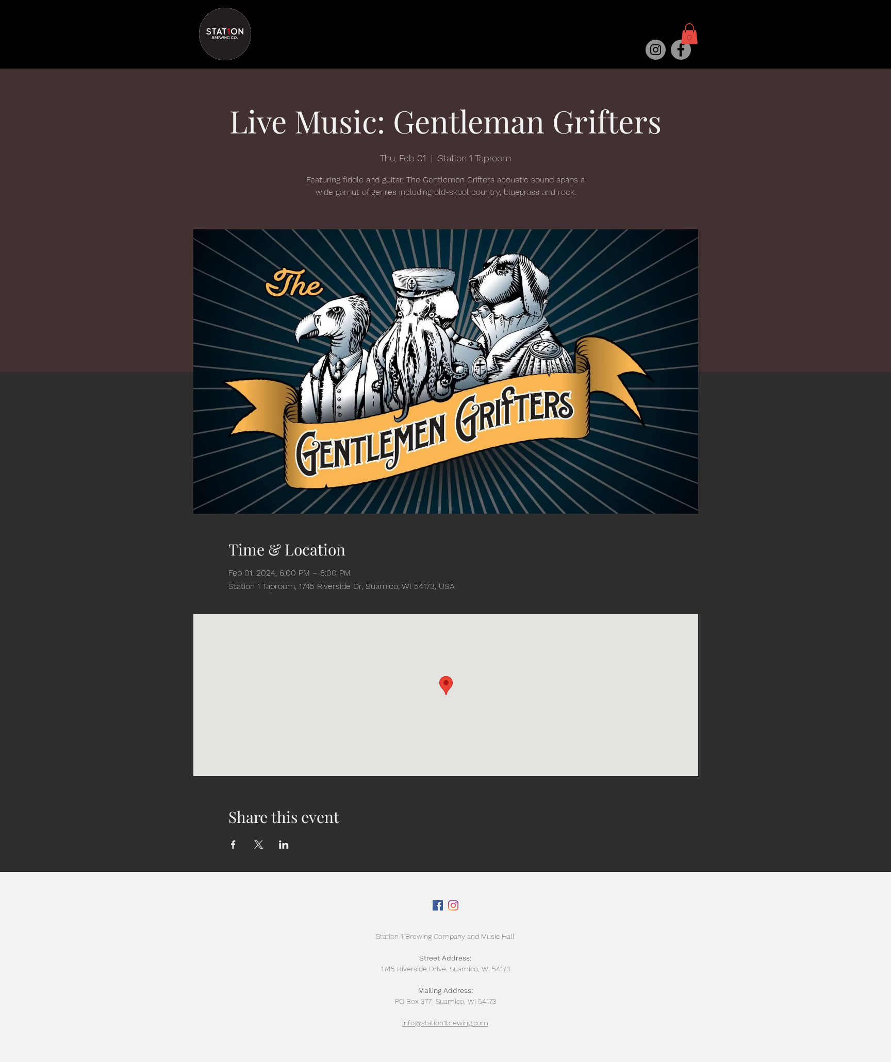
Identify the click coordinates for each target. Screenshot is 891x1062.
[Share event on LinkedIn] (284, 844)
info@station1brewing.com (445, 1023)
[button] (689, 33)
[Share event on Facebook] (233, 844)
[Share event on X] (258, 844)
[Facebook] (681, 50)
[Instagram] (656, 50)
